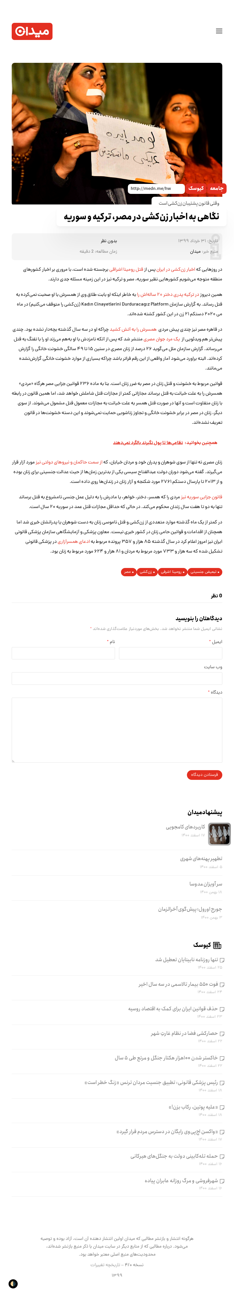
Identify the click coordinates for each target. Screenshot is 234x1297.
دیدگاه (215, 692)
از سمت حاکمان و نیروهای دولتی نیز (69, 462)
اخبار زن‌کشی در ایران (175, 270)
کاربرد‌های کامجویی (185, 827)
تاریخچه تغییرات (105, 1265)
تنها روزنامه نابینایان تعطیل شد (186, 960)
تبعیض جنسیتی (203, 572)
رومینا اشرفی (171, 572)
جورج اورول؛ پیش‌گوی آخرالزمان (190, 909)
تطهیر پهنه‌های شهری (201, 859)
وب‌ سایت (213, 667)
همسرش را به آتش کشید (133, 330)
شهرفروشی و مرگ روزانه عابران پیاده (181, 1181)
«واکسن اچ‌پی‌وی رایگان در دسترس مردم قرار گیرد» (167, 1132)
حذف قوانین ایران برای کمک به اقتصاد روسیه (173, 1009)
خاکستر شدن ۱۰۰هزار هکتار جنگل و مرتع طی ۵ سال (166, 1058)
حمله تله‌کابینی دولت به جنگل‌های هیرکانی (174, 1156)
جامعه (217, 188)
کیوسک (196, 188)
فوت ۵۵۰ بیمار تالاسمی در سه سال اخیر (178, 984)
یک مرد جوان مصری (162, 339)
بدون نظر (109, 241)
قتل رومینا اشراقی (126, 270)
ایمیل (215, 642)
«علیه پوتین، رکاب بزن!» (193, 1107)
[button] (219, 31)
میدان (195, 251)
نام (111, 642)
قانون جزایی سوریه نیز (201, 497)
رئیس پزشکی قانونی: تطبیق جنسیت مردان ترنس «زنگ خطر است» (151, 1083)
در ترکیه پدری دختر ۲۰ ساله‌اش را (168, 295)
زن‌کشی (146, 572)
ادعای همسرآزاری (74, 542)
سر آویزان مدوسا (205, 884)
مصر (127, 572)
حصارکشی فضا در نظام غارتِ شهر (184, 1033)
